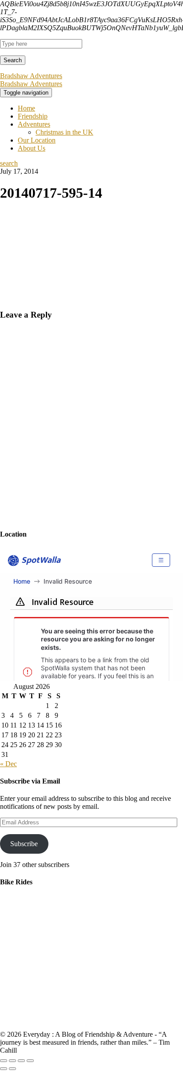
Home (26, 108)
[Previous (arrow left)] (3, 1068)
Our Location (37, 140)
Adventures (34, 124)
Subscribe (24, 843)
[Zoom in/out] (30, 1060)
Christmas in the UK (64, 132)
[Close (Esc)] (3, 1060)
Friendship (33, 116)
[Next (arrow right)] (12, 1068)
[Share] (12, 1060)
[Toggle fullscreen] (21, 1060)
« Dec (8, 764)
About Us (31, 148)
